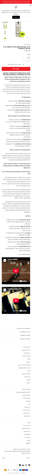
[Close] (30, 5)
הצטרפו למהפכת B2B (24, 368)
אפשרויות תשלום (25, 335)
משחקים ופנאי (26, 434)
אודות (28, 371)
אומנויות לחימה (26, 356)
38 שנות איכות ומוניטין (23, 328)
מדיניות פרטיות (26, 410)
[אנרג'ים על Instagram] (26, 465)
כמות (28, 57)
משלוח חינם (27, 377)
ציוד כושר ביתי (26, 347)
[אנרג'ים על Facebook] (29, 465)
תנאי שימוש (27, 407)
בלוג (29, 404)
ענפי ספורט (27, 437)
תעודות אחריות (26, 398)
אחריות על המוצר (25, 339)
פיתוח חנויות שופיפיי (11, 473)
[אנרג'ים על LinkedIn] (23, 465)
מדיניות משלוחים (25, 332)
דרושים (28, 383)
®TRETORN (27, 44)
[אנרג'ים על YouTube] (20, 465)
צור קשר (28, 362)
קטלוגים (28, 401)
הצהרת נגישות (26, 413)
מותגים (28, 440)
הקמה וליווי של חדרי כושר (24, 365)
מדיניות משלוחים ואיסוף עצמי (23, 392)
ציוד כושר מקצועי (26, 350)
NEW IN (28, 443)
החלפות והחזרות (26, 395)
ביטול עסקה (27, 416)
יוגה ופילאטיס (27, 353)
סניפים (28, 380)
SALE (28, 359)
